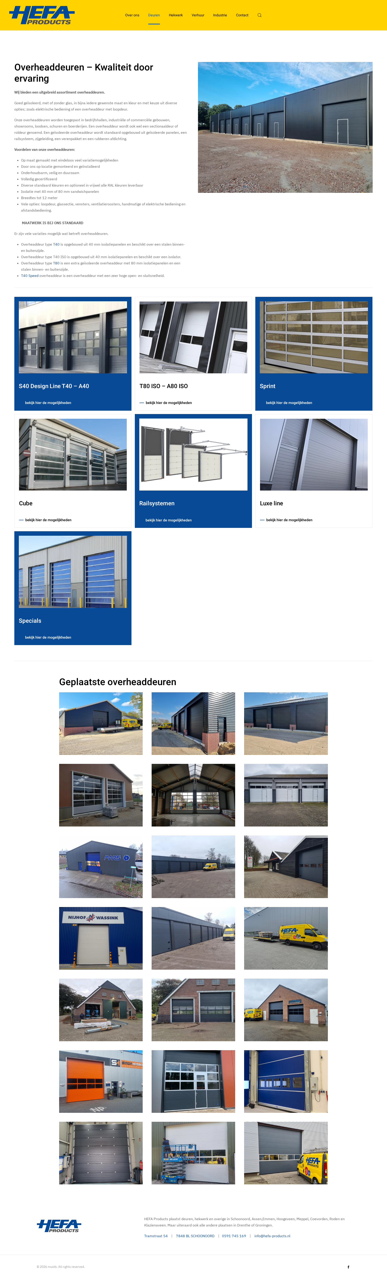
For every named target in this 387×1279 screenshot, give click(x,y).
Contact (242, 15)
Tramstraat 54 (156, 1236)
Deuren (154, 15)
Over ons (132, 15)
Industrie (220, 15)
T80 (56, 263)
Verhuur (198, 15)
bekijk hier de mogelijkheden (48, 403)
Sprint (267, 386)
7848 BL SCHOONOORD (195, 1236)
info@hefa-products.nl (272, 1236)
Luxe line (271, 503)
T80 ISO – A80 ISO (164, 386)
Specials (30, 621)
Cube (25, 503)
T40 (56, 244)
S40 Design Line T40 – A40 (54, 386)
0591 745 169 (234, 1236)
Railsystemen (156, 503)
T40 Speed (30, 275)
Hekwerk (176, 15)
